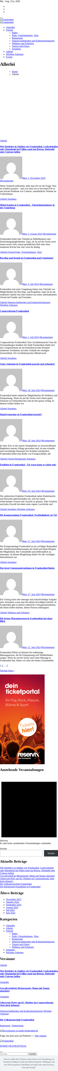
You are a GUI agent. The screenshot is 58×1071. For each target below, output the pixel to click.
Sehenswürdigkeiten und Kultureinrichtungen (33, 40)
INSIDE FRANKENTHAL (13, 1046)
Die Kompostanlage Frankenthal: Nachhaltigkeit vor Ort (28, 515)
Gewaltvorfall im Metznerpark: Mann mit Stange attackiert (27, 876)
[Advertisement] (29, 107)
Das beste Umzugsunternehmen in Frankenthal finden (27, 568)
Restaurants (17, 38)
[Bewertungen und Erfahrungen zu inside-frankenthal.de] (19, 1030)
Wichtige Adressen (14, 54)
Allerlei (9, 51)
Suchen (3, 848)
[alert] (29, 810)
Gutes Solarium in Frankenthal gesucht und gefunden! (27, 364)
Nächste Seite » (7, 670)
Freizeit (9, 30)
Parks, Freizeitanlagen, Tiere (25, 35)
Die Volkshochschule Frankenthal (16, 884)
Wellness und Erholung (23, 43)
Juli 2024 (10, 910)
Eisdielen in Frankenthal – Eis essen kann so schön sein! (28, 464)
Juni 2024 (10, 913)
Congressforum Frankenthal (14, 311)
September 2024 (13, 904)
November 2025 (13, 899)
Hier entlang (40, 1036)
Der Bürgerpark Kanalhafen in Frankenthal (20, 886)
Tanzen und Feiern (20, 46)
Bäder (15, 32)
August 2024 (12, 907)
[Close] (1, 1051)
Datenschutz (17, 1025)
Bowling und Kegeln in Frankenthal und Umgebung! (26, 258)
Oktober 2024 (12, 902)
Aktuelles (10, 27)
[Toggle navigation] (1, 17)
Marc (25, 178)
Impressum (5, 1025)
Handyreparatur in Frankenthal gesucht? (21, 414)
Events (9, 57)
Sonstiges (16, 49)
